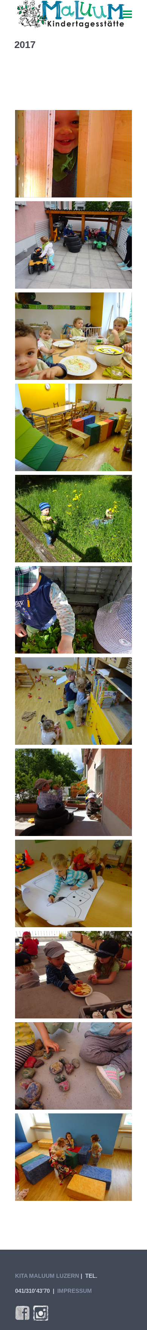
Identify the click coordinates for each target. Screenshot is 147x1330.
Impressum (74, 1291)
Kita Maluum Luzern (47, 1276)
